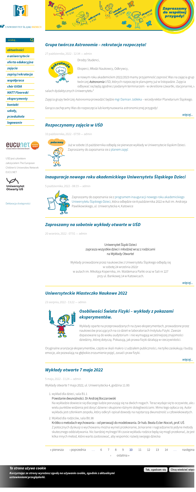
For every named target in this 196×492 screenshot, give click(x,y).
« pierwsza (57, 449)
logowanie (14, 122)
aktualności (15, 50)
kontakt (12, 105)
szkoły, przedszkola (15, 114)
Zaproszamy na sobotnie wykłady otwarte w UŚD (93, 224)
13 (157, 449)
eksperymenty (17, 99)
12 (148, 449)
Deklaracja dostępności (18, 203)
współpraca (15, 80)
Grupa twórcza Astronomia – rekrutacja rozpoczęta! (95, 44)
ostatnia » (123, 455)
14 (166, 449)
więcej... (187, 114)
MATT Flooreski (17, 92)
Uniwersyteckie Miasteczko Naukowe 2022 (86, 293)
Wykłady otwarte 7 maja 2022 (74, 370)
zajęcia (12, 68)
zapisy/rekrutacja (20, 74)
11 (139, 449)
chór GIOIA (14, 86)
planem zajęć (119, 149)
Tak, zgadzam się (156, 469)
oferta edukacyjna (20, 62)
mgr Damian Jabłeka (128, 99)
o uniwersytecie (18, 56)
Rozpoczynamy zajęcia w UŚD (74, 125)
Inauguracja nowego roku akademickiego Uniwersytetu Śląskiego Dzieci (115, 177)
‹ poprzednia (78, 449)
